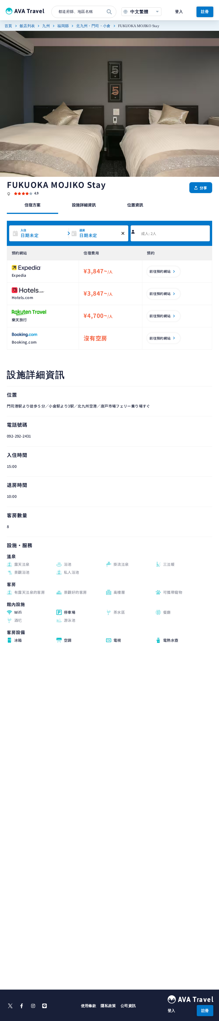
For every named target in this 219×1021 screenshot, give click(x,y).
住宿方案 (32, 205)
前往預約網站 (160, 271)
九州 (46, 26)
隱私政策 (108, 1006)
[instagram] (33, 1005)
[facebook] (21, 1005)
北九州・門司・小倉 (93, 26)
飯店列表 (27, 26)
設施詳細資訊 (84, 205)
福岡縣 (63, 26)
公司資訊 (128, 1006)
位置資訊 (135, 205)
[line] (44, 1005)
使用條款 (88, 1006)
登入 (179, 11)
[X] (10, 1005)
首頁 (8, 26)
